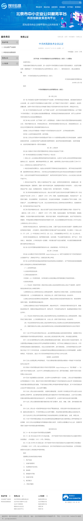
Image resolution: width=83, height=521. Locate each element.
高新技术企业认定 (19, 506)
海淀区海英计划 (42, 504)
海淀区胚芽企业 (42, 499)
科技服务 (62, 7)
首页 (66, 37)
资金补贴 (47, 7)
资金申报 (5, 42)
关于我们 (70, 7)
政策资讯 (55, 7)
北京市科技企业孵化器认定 (21, 499)
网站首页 (39, 7)
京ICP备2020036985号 (10, 518)
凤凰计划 (40, 509)
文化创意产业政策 (10, 47)
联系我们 (78, 7)
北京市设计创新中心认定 (20, 501)
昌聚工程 (40, 506)
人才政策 (5, 63)
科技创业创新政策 (10, 52)
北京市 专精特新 (18, 504)
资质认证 (5, 58)
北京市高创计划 (42, 501)
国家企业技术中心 (19, 509)
